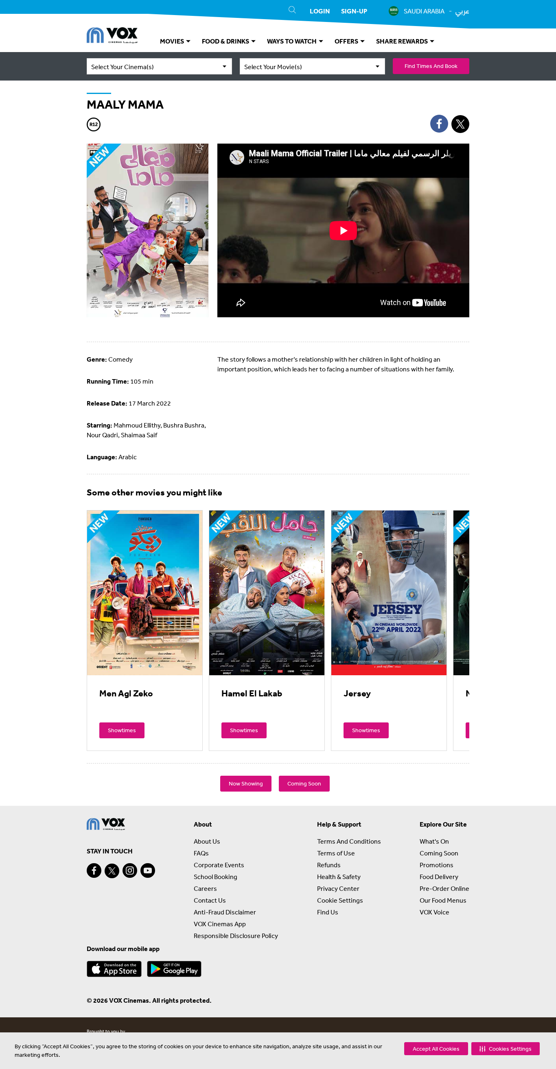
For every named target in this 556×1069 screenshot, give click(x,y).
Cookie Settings (340, 900)
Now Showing (246, 783)
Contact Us (210, 900)
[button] (505, 1048)
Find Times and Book (431, 66)
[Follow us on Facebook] (94, 870)
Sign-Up (354, 11)
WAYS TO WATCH (292, 41)
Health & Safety (339, 877)
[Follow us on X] (112, 871)
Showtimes (122, 730)
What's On (434, 841)
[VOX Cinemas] (112, 36)
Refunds (329, 865)
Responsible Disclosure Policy (236, 936)
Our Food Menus (443, 900)
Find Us (327, 912)
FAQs (201, 853)
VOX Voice (434, 912)
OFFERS (347, 41)
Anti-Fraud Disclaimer (225, 912)
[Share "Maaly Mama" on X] (460, 124)
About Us (207, 841)
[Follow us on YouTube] (147, 870)
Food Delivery (439, 877)
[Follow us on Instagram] (130, 870)
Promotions (436, 865)
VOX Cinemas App (220, 924)
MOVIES (172, 41)
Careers (205, 888)
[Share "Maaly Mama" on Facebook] (439, 124)
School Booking (215, 877)
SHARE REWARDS (402, 41)
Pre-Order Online (444, 888)
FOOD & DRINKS (226, 41)
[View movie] (144, 593)
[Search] (292, 11)
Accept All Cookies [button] (436, 1048)
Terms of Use (336, 853)
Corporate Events (219, 865)
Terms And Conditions (349, 841)
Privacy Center (338, 888)
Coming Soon (304, 783)
